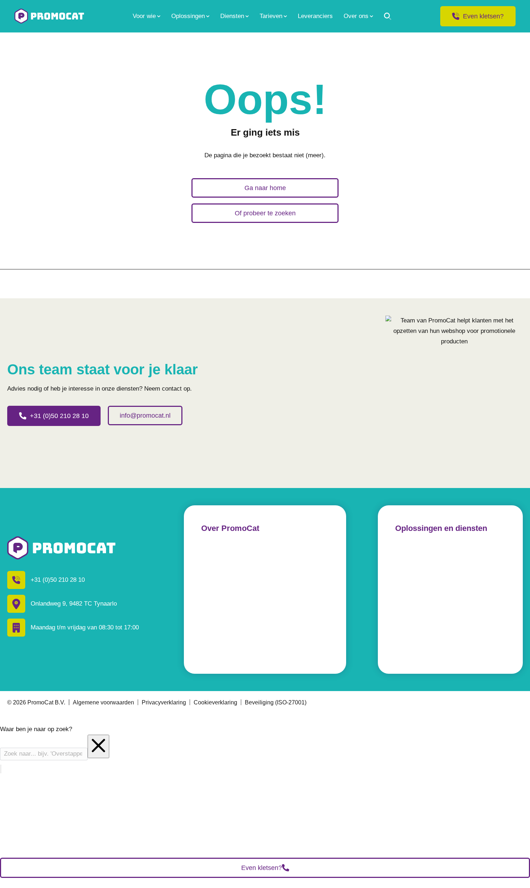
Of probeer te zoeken (265, 213)
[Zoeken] (387, 16)
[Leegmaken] (98, 746)
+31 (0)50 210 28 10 (59, 415)
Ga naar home (265, 188)
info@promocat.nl (145, 415)
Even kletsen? (483, 16)
